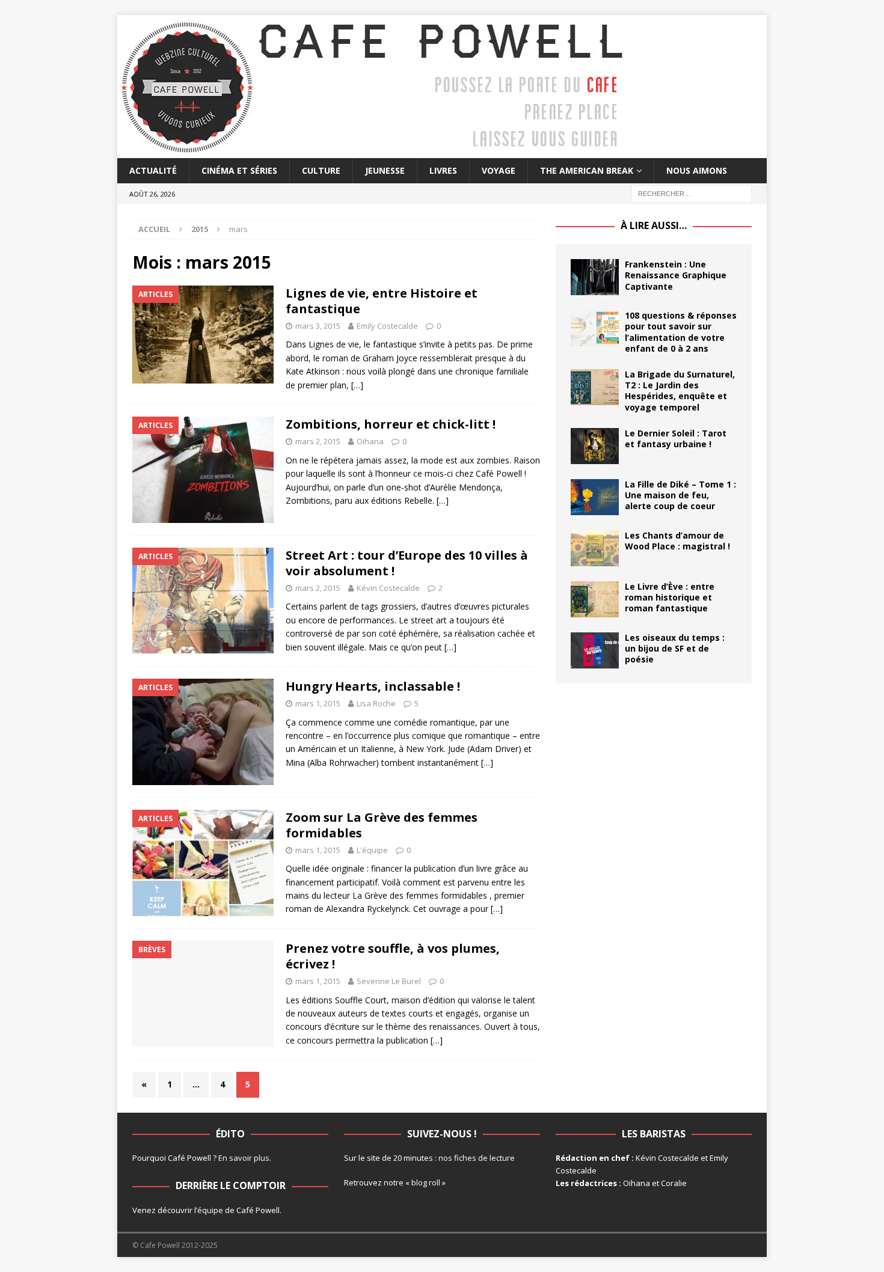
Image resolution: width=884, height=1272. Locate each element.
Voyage (498, 170)
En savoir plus (243, 1157)
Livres (443, 170)
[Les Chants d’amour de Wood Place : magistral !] (595, 548)
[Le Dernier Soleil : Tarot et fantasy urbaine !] (595, 446)
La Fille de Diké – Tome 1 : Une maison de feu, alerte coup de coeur (680, 495)
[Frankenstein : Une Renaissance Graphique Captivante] (595, 277)
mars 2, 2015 (317, 441)
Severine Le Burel (389, 981)
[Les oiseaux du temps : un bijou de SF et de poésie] (595, 650)
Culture (321, 170)
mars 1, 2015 (317, 703)
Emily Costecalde (387, 325)
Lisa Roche (376, 703)
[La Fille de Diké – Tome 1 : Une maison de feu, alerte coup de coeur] (595, 497)
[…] (357, 385)
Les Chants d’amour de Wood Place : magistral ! (677, 541)
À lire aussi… (654, 225)
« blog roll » (425, 1182)
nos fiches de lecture (476, 1157)
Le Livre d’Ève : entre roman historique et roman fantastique (669, 597)
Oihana (370, 441)
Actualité (153, 170)
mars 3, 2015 (317, 325)
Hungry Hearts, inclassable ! (373, 686)
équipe (210, 1210)
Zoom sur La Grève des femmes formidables (381, 825)
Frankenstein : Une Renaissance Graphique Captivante (675, 275)
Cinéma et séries (239, 170)
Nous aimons (696, 170)
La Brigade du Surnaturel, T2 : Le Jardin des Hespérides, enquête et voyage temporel (680, 390)
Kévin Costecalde (388, 587)
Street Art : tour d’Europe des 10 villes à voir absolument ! (407, 563)
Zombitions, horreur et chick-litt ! (391, 424)
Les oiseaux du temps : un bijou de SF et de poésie (675, 648)
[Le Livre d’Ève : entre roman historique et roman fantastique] (595, 599)
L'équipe (372, 850)
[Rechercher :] (691, 193)
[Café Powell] (372, 151)
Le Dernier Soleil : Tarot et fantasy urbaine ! (675, 438)
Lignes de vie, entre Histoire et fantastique (381, 301)
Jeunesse (385, 170)
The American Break (586, 170)
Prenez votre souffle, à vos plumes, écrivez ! (393, 956)
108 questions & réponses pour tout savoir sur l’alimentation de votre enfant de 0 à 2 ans (681, 332)
